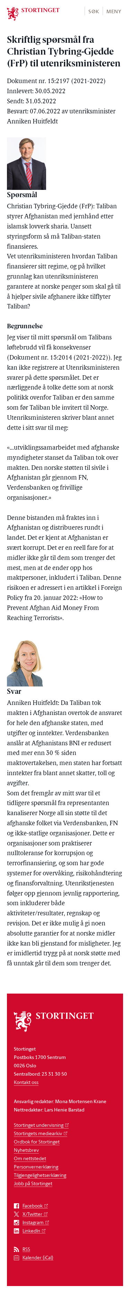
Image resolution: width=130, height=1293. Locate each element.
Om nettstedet (30, 1158)
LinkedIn (31, 1231)
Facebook (33, 1205)
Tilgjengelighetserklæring (40, 1175)
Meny (113, 11)
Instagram (33, 1222)
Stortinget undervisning (38, 1125)
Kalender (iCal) (38, 1257)
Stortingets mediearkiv (38, 1133)
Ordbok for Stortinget (37, 1141)
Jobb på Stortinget (33, 1183)
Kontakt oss (26, 1082)
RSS (26, 1249)
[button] (93, 11)
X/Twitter (32, 1214)
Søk (93, 11)
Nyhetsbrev (26, 1150)
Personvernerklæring (36, 1166)
